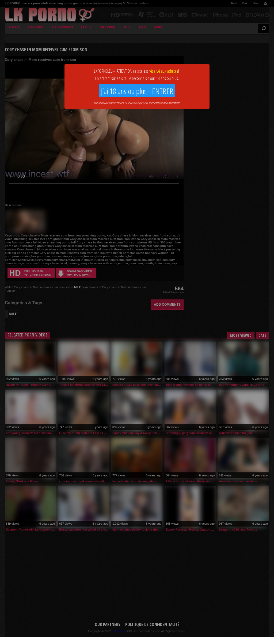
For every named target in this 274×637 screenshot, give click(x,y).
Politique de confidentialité (167, 103)
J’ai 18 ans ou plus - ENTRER (137, 91)
